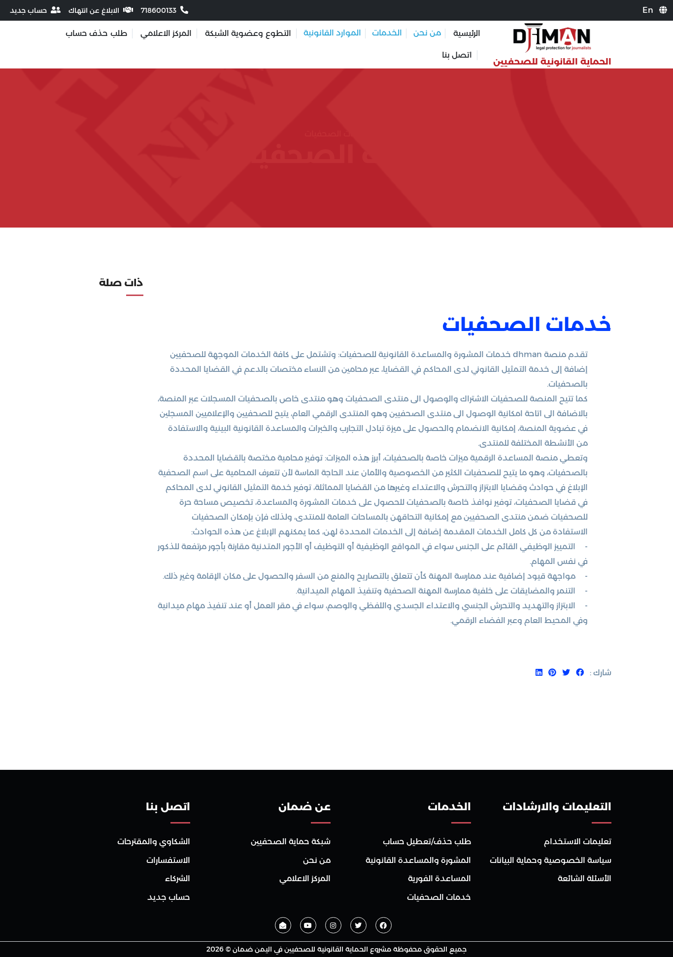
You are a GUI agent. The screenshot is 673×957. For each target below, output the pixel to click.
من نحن (427, 32)
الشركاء (177, 878)
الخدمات (387, 32)
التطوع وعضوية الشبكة (248, 33)
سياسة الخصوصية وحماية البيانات (550, 860)
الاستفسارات (168, 860)
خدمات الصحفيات (526, 324)
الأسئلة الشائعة (584, 878)
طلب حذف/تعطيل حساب (427, 841)
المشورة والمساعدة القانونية (418, 860)
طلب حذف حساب (96, 33)
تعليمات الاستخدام (577, 841)
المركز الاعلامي (166, 33)
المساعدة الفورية (439, 878)
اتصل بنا (457, 55)
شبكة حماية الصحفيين (291, 841)
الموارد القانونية (332, 32)
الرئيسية (466, 33)
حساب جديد (168, 897)
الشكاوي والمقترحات (153, 841)
